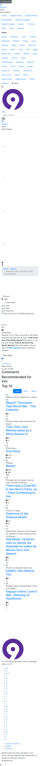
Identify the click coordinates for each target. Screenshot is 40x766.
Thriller (32, 79)
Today (17, 391)
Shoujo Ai (5, 71)
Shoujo (30, 66)
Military (26, 54)
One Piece (13, 451)
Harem (22, 45)
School (4, 66)
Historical (32, 45)
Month (34, 391)
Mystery (5, 58)
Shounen (16, 71)
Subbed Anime (16, 15)
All (7, 668)
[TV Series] (22, 211)
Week (25, 391)
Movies (21, 24)
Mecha (17, 54)
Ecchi (34, 41)
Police (23, 58)
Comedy (32, 37)
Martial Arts (6, 54)
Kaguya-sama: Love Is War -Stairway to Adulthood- (21, 595)
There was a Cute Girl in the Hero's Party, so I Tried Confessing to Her (21, 491)
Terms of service (12, 744)
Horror (4, 49)
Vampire (5, 83)
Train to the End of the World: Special (19, 319)
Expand (7, 296)
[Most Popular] (22, 243)
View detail (7, 355)
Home (4, 15)
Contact (9, 749)
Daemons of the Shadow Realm (17, 515)
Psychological (7, 62)
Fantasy (5, 45)
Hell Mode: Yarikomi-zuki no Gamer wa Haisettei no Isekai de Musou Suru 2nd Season (21, 546)
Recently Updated (22, 20)
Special (13, 269)
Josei (20, 49)
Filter (4, 112)
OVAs (4, 28)
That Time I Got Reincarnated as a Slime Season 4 (18, 430)
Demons (16, 41)
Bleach (10, 466)
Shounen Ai (27, 71)
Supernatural (20, 79)
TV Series (31, 24)
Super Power (7, 79)
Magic (35, 49)
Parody (14, 58)
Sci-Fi (13, 66)
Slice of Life (6, 75)
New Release (7, 20)
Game (13, 45)
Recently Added (8, 24)
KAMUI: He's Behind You (20, 572)
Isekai (12, 49)
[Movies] (22, 179)
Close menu (7, 2)
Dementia (5, 41)
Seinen (21, 66)
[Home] (22, 146)
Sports (26, 75)
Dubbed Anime (31, 15)
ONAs (11, 28)
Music (35, 54)
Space (17, 75)
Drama (25, 41)
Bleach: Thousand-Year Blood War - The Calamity (21, 406)
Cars (24, 37)
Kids (28, 49)
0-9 (7, 673)
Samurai (30, 62)
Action (4, 37)
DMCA (8, 746)
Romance (20, 62)
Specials (20, 28)
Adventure (14, 37)
